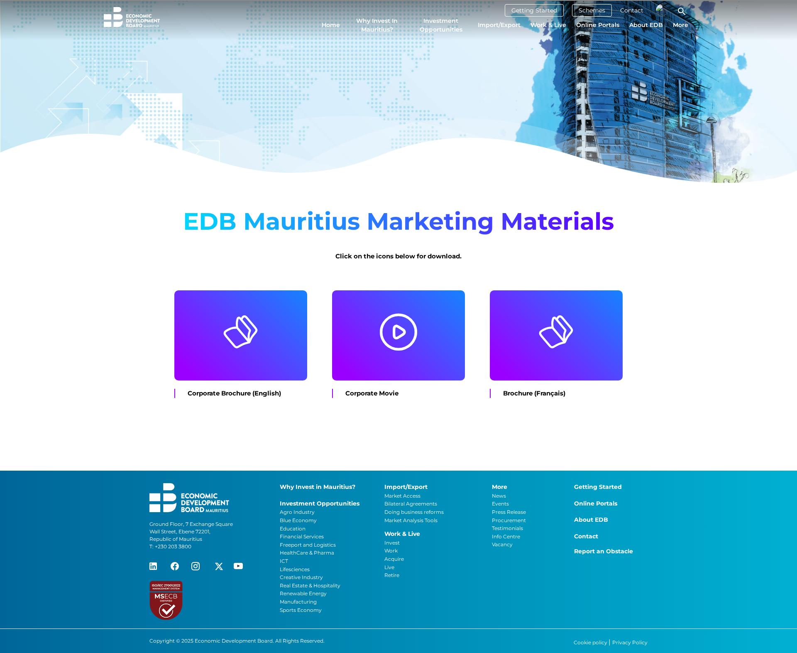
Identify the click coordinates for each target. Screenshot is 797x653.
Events (500, 504)
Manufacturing (298, 602)
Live (389, 567)
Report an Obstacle (603, 551)
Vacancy (502, 544)
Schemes (592, 10)
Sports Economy (301, 610)
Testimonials (507, 528)
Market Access (402, 496)
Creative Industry (301, 577)
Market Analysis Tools (411, 520)
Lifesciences (295, 569)
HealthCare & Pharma (307, 553)
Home (331, 25)
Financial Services (302, 536)
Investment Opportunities (441, 25)
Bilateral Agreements (410, 504)
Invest (392, 543)
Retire (391, 575)
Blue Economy (298, 520)
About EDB (646, 25)
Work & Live (548, 25)
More (680, 25)
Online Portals (597, 25)
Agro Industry (297, 512)
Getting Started (534, 10)
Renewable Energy (303, 593)
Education (293, 528)
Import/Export (499, 25)
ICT (284, 561)
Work (391, 550)
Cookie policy (591, 642)
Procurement (509, 520)
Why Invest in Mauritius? (377, 25)
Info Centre (506, 536)
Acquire (394, 559)
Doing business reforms (414, 512)
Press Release (509, 512)
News (499, 496)
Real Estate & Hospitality (310, 585)
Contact (631, 10)
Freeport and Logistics (308, 545)
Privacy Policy (630, 642)
